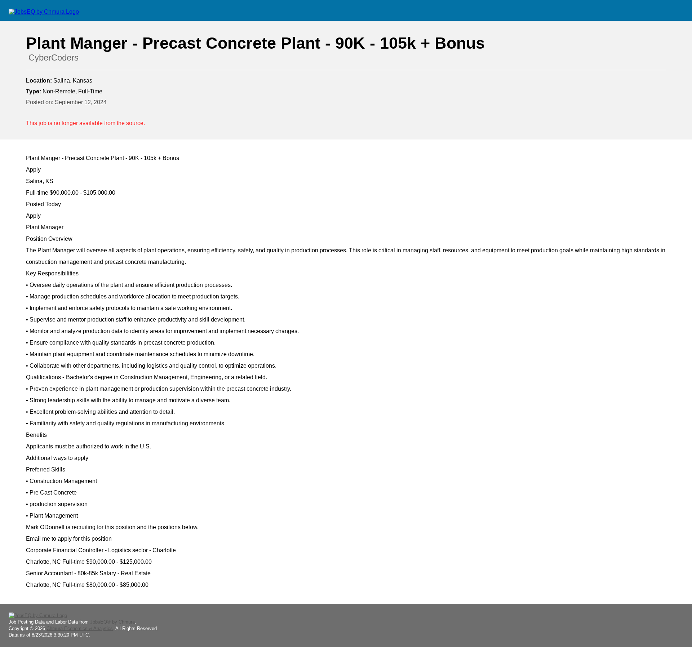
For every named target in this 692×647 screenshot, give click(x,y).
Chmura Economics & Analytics (79, 628)
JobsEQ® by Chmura (112, 622)
